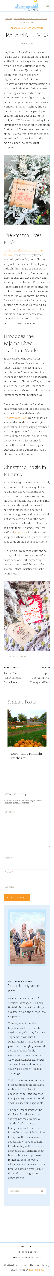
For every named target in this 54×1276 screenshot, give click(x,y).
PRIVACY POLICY (27, 1252)
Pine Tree (20, 532)
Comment (11, 811)
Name (9, 857)
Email (9, 872)
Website (9, 886)
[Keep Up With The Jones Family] (27, 5)
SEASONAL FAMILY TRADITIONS (27, 28)
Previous (11, 742)
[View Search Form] (5, 5)
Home (21, 1247)
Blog (33, 1247)
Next (42, 742)
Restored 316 (36, 1269)
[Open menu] (47, 5)
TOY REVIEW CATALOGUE (27, 1258)
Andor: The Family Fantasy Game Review (12, 675)
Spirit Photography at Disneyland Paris (40, 675)
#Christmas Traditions (16, 656)
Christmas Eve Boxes (16, 418)
